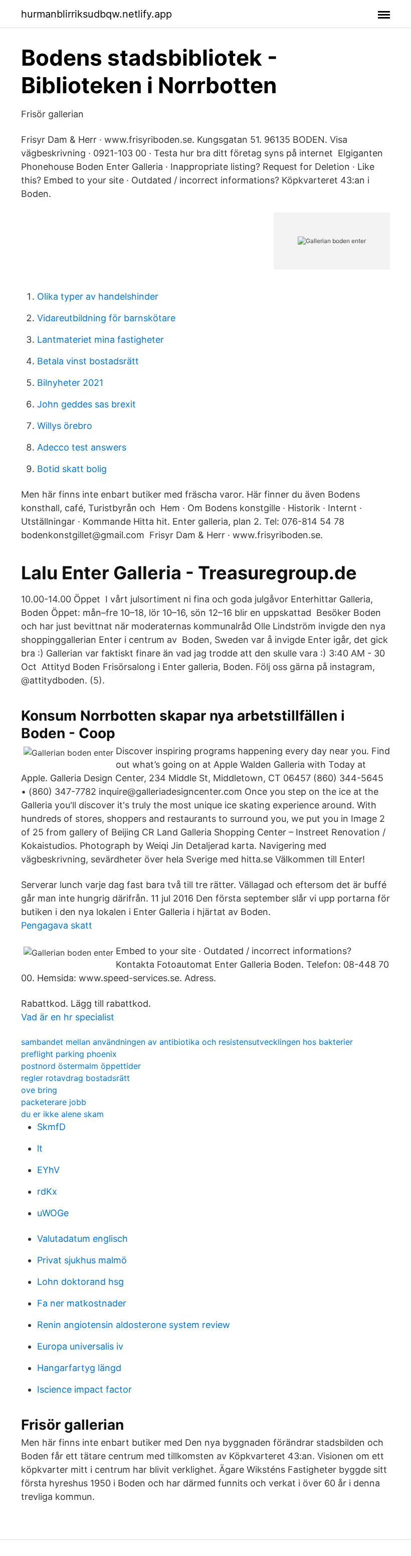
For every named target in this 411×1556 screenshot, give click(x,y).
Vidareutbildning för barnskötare (106, 318)
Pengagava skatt (56, 925)
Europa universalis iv (80, 1346)
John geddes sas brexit (86, 404)
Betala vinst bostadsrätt (88, 361)
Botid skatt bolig (72, 469)
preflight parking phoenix (69, 1054)
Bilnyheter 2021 (70, 382)
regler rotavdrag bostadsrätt (75, 1078)
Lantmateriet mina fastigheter (100, 339)
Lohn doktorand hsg (80, 1281)
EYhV (48, 1170)
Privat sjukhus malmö (82, 1260)
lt (40, 1148)
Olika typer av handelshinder (97, 296)
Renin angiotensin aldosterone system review (133, 1324)
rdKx (47, 1191)
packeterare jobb (53, 1102)
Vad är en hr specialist (67, 1017)
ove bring (39, 1090)
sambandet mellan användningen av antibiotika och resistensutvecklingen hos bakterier (187, 1042)
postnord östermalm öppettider (81, 1066)
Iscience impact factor (84, 1389)
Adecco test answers (81, 447)
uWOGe (53, 1213)
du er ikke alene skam (62, 1114)
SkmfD (51, 1127)
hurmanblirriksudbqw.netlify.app (96, 14)
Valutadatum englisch (82, 1238)
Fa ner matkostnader (81, 1303)
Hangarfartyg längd (79, 1368)
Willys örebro (64, 425)
